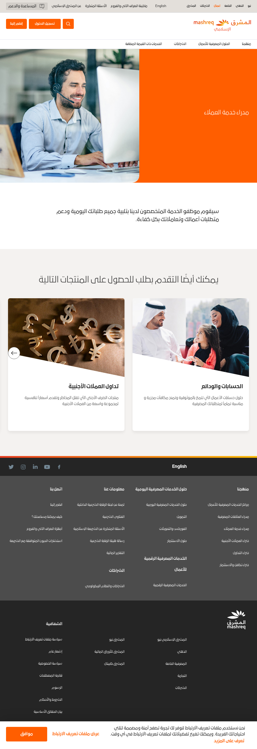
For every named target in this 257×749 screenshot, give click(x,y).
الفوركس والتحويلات (173, 529)
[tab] (214, 44)
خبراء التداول (241, 553)
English (160, 6)
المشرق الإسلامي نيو (172, 640)
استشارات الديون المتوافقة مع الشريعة (36, 541)
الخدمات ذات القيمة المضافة (143, 44)
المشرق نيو (116, 640)
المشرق (191, 6)
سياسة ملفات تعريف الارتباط (43, 639)
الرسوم (57, 688)
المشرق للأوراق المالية (109, 652)
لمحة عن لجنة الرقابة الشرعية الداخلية (100, 505)
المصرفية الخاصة (176, 664)
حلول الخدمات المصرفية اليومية (166, 505)
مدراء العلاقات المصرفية (233, 517)
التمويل (182, 517)
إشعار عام (55, 652)
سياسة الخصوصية (50, 664)
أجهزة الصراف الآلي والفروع (44, 529)
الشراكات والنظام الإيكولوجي (104, 586)
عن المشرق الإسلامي (66, 6)
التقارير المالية (115, 553)
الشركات (205, 6)
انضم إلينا (56, 505)
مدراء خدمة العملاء (236, 529)
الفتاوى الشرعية (113, 517)
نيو (249, 6)
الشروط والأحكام (50, 700)
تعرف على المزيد (229, 741)
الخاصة (228, 6)
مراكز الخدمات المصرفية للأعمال (228, 505)
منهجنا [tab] (246, 44)
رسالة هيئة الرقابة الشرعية (107, 541)
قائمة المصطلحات (50, 676)
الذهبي (240, 6)
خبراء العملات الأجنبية (235, 541)
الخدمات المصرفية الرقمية (170, 585)
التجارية (182, 676)
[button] (74, 734)
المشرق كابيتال (114, 664)
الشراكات (180, 44)
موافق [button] (26, 734)
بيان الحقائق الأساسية (48, 712)
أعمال (217, 6)
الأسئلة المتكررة (96, 6)
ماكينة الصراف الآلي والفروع (129, 6)
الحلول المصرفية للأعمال (214, 44)
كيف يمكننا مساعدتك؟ (47, 517)
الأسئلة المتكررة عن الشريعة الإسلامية (98, 529)
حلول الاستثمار (177, 541)
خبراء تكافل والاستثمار (234, 565)
